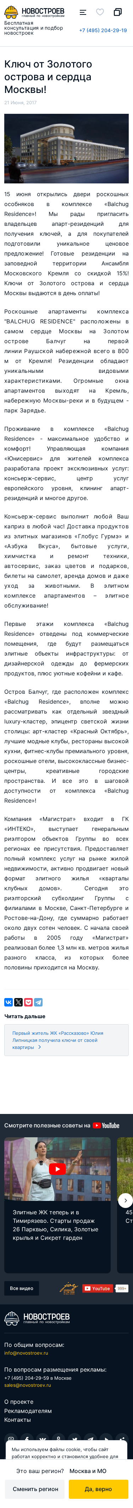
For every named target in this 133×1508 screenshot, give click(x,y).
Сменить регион (35, 1488)
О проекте (18, 1401)
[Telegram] (38, 1002)
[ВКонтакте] (8, 1002)
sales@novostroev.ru (27, 1385)
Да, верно (98, 1488)
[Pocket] (28, 1002)
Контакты (17, 1419)
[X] (18, 1002)
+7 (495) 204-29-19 (103, 30)
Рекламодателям (28, 1410)
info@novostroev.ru (26, 1353)
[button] (125, 1200)
